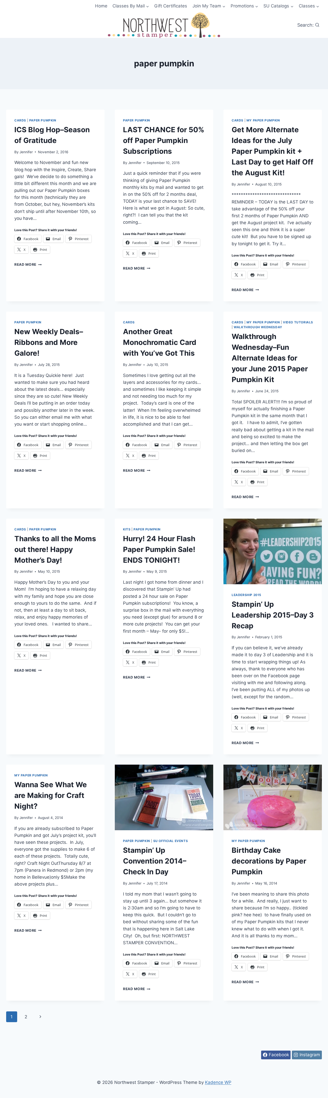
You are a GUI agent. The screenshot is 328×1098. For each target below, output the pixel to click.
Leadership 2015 (246, 595)
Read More (28, 264)
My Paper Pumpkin (263, 120)
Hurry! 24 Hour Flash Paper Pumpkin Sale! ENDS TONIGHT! (159, 549)
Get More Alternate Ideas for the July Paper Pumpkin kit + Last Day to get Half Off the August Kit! (272, 151)
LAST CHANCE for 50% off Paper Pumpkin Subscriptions (163, 140)
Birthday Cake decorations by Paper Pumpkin (269, 861)
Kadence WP (218, 1082)
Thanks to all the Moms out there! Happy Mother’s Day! (55, 549)
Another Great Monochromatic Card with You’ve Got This (159, 342)
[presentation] (272, 551)
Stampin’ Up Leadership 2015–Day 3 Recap (273, 615)
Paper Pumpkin (42, 120)
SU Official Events (170, 841)
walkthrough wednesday (258, 327)
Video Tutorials (298, 322)
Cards (20, 120)
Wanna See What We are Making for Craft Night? (50, 795)
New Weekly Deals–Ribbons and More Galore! (48, 342)
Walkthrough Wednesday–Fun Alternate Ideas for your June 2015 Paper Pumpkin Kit (270, 358)
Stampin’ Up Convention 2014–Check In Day (154, 861)
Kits (126, 529)
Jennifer (26, 152)
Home (101, 5)
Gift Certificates (170, 5)
